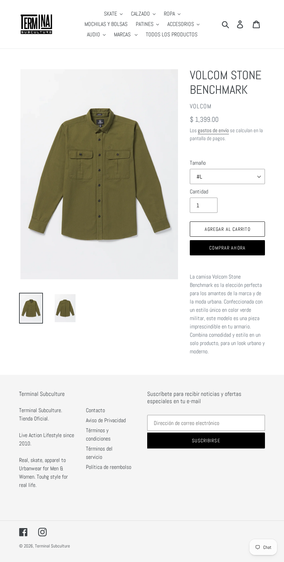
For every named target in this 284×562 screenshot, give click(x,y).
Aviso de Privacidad (106, 420)
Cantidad (199, 191)
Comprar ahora (227, 248)
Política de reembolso (108, 467)
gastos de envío (213, 130)
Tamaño (198, 162)
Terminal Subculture (52, 546)
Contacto (95, 410)
